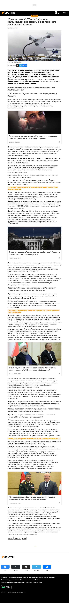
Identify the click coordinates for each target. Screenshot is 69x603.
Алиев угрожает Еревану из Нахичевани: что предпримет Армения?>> (34, 439)
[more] (59, 142)
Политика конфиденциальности (10, 580)
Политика (29, 562)
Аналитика (17, 538)
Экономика (20, 562)
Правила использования (15, 577)
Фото (52, 562)
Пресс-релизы (38, 577)
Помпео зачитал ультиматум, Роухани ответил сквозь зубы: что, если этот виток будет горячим (33, 137)
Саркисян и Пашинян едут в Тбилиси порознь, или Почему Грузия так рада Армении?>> (34, 311)
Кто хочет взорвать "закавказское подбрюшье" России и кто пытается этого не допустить (34, 253)
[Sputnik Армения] (9, 14)
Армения (10, 538)
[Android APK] (6, 587)
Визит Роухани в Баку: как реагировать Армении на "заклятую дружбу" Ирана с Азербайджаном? (32, 369)
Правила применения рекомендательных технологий (16, 582)
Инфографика (61, 562)
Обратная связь (37, 582)
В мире (24, 538)
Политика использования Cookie (29, 580)
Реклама (31, 577)
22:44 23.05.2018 (13, 28)
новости (4, 562)
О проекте (4, 577)
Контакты (25, 577)
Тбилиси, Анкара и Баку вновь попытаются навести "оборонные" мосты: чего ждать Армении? (32, 498)
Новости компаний (49, 577)
